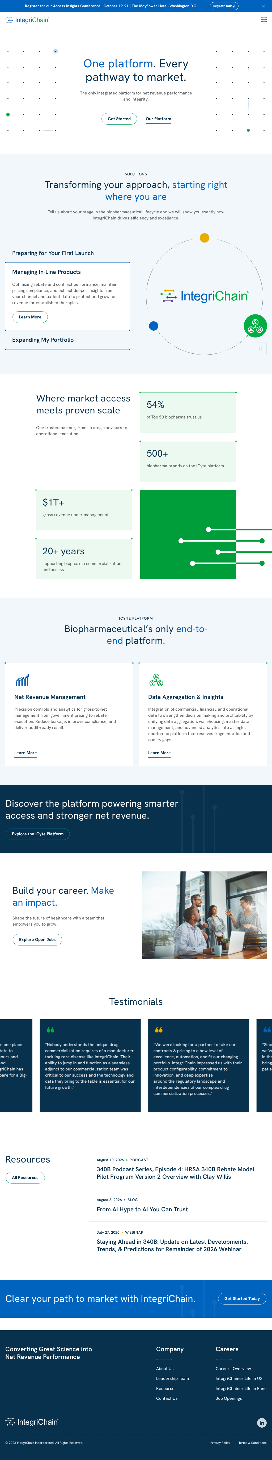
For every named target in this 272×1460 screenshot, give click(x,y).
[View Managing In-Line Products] (255, 326)
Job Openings (229, 1398)
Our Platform (158, 119)
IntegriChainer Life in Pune (241, 1388)
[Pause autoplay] (260, 349)
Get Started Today (242, 1298)
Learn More (30, 317)
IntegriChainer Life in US (239, 1378)
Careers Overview (233, 1368)
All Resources (25, 1177)
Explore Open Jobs (37, 939)
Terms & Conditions (253, 1443)
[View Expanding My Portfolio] (153, 325)
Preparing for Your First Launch (53, 253)
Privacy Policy (220, 1443)
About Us (165, 1368)
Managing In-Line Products (46, 272)
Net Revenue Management (50, 697)
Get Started (119, 119)
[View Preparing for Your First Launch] (204, 238)
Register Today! (224, 6)
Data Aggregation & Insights (185, 697)
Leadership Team (172, 1378)
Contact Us (167, 1398)
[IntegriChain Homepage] (27, 20)
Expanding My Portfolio (43, 340)
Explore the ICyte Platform (37, 834)
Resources (166, 1388)
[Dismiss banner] (263, 6)
